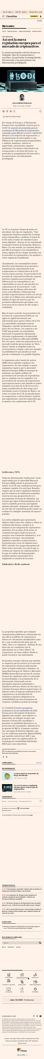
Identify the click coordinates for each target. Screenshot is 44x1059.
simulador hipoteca (22, 977)
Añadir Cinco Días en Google (12, 116)
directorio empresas (35, 984)
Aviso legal (13, 1038)
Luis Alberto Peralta (22, 103)
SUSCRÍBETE (34, 16)
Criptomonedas (13, 801)
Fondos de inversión (25, 31)
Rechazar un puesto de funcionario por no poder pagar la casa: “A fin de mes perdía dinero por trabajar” (21, 904)
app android (35, 991)
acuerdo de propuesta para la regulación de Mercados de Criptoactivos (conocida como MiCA (20, 130)
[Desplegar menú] (3, 16)
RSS (30, 1041)
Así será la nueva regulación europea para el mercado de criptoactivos (26, 787)
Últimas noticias (8, 885)
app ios (22, 991)
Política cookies (20, 1038)
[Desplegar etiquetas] (40, 801)
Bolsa (4, 31)
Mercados (8, 26)
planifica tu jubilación (8, 984)
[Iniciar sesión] (40, 16)
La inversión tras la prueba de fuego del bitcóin (26, 774)
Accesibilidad (21, 1041)
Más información (6, 810)
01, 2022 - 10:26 (24, 106)
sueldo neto (35, 977)
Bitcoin (4, 801)
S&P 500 (18, 12)
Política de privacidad (11, 1041)
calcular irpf (8, 977)
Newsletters (35, 1041)
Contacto (7, 1038)
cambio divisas (22, 984)
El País (39, 20)
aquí (31, 815)
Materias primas (37, 31)
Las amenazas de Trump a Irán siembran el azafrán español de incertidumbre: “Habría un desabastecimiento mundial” (19, 897)
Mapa (26, 1041)
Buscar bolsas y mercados (12, 937)
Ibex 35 (5, 12)
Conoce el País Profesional (22, 1000)
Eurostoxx (11, 947)
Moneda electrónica (25, 801)
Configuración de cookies (32, 1038)
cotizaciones (8, 991)
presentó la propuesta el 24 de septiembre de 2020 (19, 709)
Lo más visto (6, 922)
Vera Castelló (18, 778)
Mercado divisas (12, 31)
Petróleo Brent (33, 12)
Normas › (39, 763)
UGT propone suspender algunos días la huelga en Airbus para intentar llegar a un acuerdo (22, 890)
